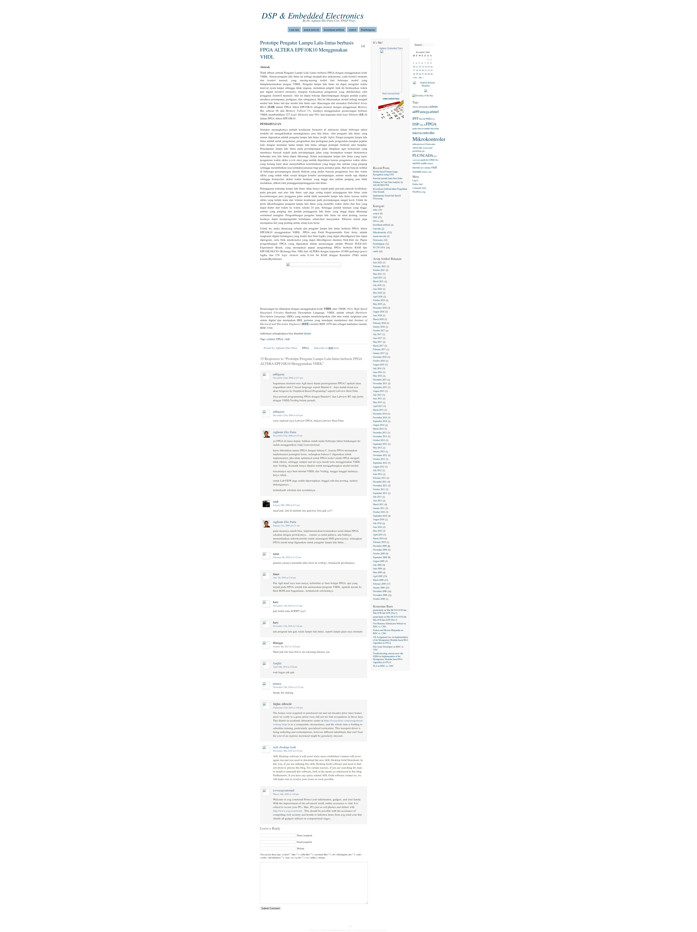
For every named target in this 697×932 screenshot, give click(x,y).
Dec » (421, 77)
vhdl (287, 339)
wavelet (416, 171)
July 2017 (377, 334)
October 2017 (379, 331)
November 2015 (380, 383)
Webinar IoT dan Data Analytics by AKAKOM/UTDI (388, 183)
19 (420, 70)
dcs (433, 118)
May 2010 (377, 531)
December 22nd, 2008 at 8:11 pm (288, 377)
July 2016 (377, 368)
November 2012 (380, 455)
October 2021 (379, 270)
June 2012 (377, 474)
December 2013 (380, 433)
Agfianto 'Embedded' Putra (391, 48)
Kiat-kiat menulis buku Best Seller (387, 178)
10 (414, 66)
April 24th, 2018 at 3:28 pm (285, 666)
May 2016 (377, 376)
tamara (277, 684)
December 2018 (380, 308)
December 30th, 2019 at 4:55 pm (287, 750)
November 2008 (380, 595)
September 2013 (380, 444)
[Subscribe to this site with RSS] (275, 28)
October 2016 (379, 361)
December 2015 (380, 380)
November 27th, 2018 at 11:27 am (288, 687)
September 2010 (380, 516)
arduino (433, 106)
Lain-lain (294, 29)
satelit (375, 251)
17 (414, 70)
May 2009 (377, 573)
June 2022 (377, 262)
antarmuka (423, 106)
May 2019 (377, 304)
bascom (422, 118)
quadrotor (424, 159)
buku (375, 210)
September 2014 (380, 421)
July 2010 (377, 523)
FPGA (279, 339)
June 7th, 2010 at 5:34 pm (284, 577)
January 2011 (379, 508)
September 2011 (380, 493)
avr (415, 117)
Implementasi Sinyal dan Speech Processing (387, 197)
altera (415, 106)
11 (417, 66)
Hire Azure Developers (383, 647)
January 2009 (379, 588)
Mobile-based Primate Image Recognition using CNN (385, 173)
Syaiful (277, 663)
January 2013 (379, 452)
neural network (311, 29)
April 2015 (377, 406)
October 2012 (379, 459)
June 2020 (377, 289)
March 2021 (378, 282)
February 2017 (379, 350)
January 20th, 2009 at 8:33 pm (286, 505)
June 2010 (377, 527)
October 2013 (379, 440)
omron (415, 147)
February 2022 (379, 266)
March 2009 (378, 580)
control (352, 29)
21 (426, 70)
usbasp (428, 167)
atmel (434, 111)
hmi (419, 128)
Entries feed (417, 184)
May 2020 (377, 293)
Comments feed (419, 188)
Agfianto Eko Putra (284, 432)
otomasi (426, 148)
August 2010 (378, 520)
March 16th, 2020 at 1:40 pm (286, 794)
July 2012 (377, 470)
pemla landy (378, 610)
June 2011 (377, 501)
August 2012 (378, 467)
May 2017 (377, 342)
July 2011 (377, 497)
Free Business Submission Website (388, 623)
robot (432, 159)
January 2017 (379, 353)
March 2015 (378, 410)
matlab (427, 128)
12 (420, 66)
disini (307, 333)
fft (424, 124)
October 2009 (379, 553)
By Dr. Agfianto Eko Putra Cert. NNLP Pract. (329, 20)
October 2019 (379, 300)
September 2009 (380, 557)
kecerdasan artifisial (334, 29)
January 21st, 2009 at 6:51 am (286, 525)
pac (431, 147)
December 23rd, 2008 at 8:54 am (288, 435)
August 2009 (378, 561)
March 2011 (378, 504)
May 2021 (377, 274)
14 (426, 66)
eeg (421, 124)
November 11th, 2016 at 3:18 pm (287, 626)
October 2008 (379, 599)
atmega (424, 112)
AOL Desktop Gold (284, 747)
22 (428, 70)
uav (422, 167)
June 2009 (377, 569)
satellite (416, 163)
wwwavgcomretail (283, 790)
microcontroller (423, 132)
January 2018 (379, 327)
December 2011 (380, 482)
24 (414, 74)
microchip (434, 128)
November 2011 (380, 485)
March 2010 (378, 538)
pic (423, 150)
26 (420, 74)
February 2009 (379, 584)
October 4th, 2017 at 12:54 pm (286, 646)
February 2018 (379, 323)
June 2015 (377, 399)
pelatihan (417, 150)
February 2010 (379, 542)
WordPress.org (418, 192)
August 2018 (378, 312)
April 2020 (377, 297)
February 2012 (379, 478)
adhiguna (278, 374)
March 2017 (378, 346)
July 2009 (377, 565)
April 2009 (377, 576)
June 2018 (377, 315)
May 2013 (377, 448)
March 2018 (378, 319)
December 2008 (380, 591)
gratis (414, 128)
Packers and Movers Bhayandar (386, 630)
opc (420, 147)
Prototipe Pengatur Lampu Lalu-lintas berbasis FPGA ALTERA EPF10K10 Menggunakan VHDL (307, 49)
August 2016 (378, 365)
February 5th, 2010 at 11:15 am (287, 557)
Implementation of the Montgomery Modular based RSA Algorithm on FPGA (390, 640)
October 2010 (379, 512)
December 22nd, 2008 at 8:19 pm (288, 415)
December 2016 (380, 357)
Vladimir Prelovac (380, 930)
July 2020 (377, 285)
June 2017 (377, 338)
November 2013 (380, 436)
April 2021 (377, 278)
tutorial (416, 167)
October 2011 (379, 489)
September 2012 (380, 463)
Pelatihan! (332, 5)
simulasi (430, 163)
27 (423, 74)
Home (263, 5)
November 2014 (380, 417)
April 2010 (377, 535)
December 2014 (380, 414)
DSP (375, 217)
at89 (415, 111)
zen (430, 171)
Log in (415, 181)
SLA (375, 666)
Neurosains (378, 240)
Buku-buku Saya (297, 5)
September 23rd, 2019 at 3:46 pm (288, 707)
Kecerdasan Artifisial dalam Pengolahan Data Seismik (390, 190)
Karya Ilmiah (316, 5)
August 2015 (378, 391)
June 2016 (377, 372)
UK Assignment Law (382, 637)
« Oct (414, 77)
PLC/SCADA (379, 248)
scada (423, 163)
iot (422, 128)
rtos (437, 159)
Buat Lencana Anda (391, 93)
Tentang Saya (277, 5)
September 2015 (380, 387)
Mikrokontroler (379, 232)
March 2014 (378, 429)
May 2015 (377, 402)
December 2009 (380, 546)
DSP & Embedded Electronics (312, 15)
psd (418, 160)
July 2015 (377, 395)
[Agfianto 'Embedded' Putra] (391, 91)
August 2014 (378, 425)
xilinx (425, 171)
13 (423, 66)
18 (417, 70)
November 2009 (380, 550)
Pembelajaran (368, 29)
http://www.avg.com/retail (287, 811)
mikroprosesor (418, 144)
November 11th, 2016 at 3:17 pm (287, 605)
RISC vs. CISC (379, 627)
